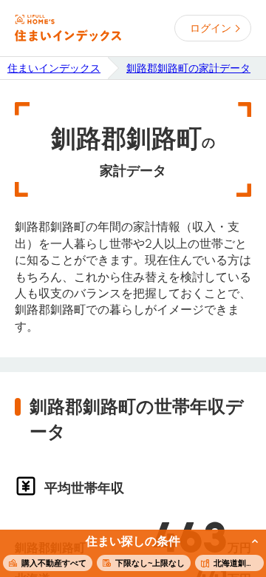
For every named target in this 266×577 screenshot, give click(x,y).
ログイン (210, 28)
